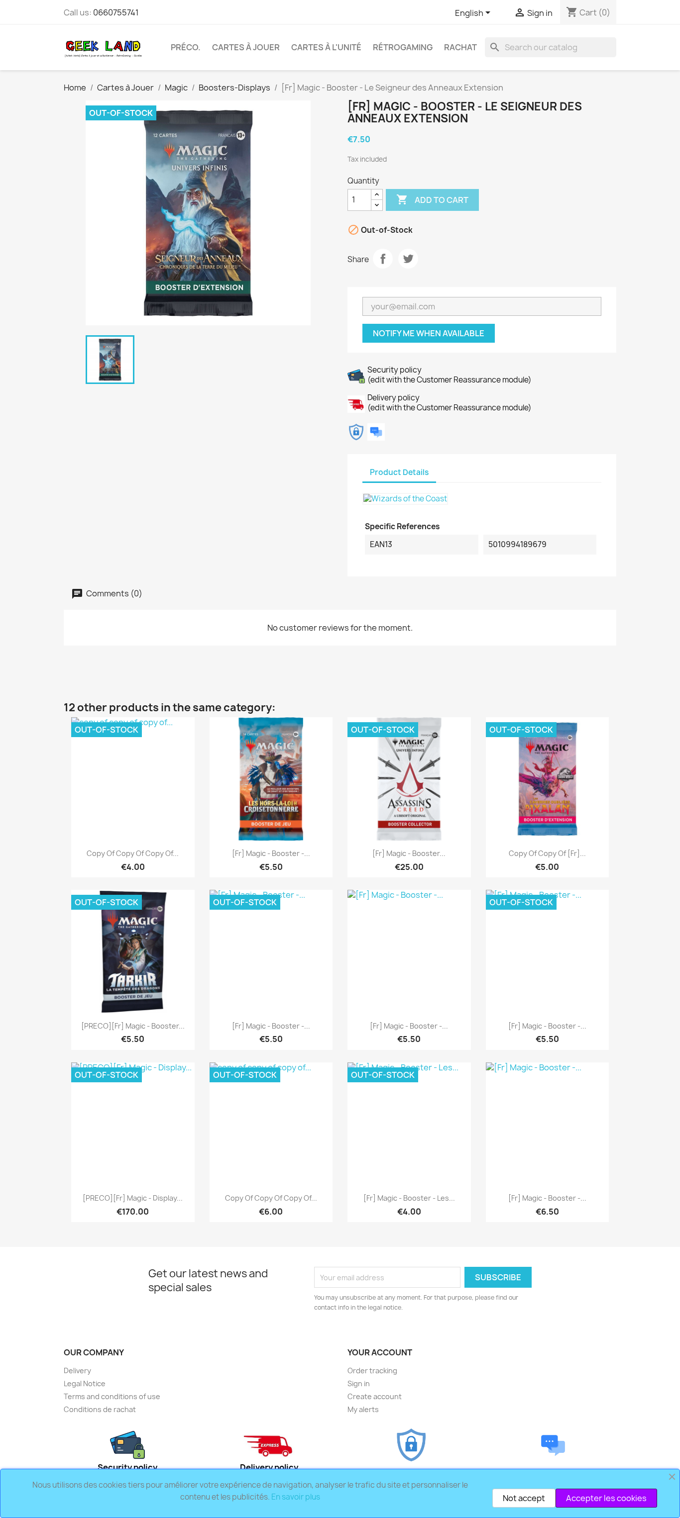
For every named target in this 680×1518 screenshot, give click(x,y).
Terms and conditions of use (112, 1396)
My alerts (363, 1409)
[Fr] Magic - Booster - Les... (409, 1198)
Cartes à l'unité (326, 47)
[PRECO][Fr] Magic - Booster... (133, 1026)
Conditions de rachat (100, 1409)
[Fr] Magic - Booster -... (271, 853)
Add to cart (432, 199)
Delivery (77, 1370)
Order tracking (372, 1370)
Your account (379, 1352)
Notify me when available (428, 333)
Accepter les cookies (606, 1498)
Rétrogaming (403, 47)
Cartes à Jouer (246, 47)
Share (383, 259)
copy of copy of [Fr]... (547, 853)
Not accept (524, 1498)
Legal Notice (85, 1383)
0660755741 (116, 12)
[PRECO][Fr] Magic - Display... (133, 1198)
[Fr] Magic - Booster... (409, 853)
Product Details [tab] (399, 472)
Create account (374, 1396)
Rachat (460, 47)
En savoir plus (295, 1497)
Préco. (186, 47)
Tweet (408, 259)
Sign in (358, 1383)
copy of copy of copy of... (133, 853)
